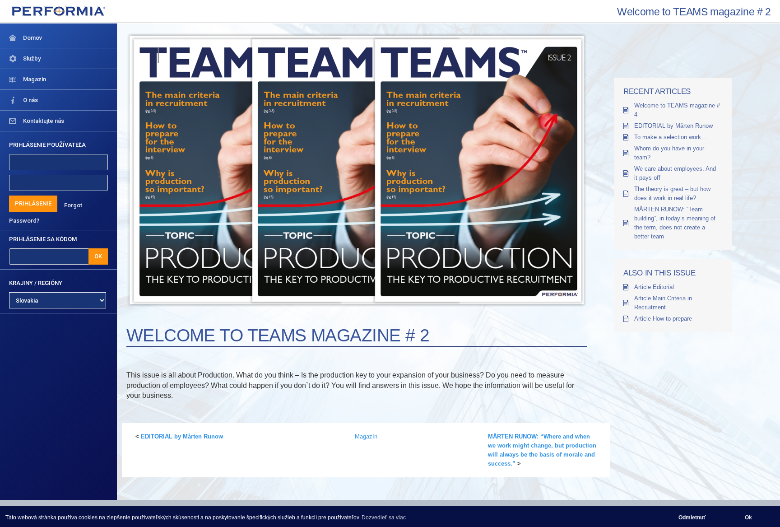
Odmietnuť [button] (692, 517)
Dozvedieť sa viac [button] (384, 517)
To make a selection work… (670, 137)
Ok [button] (748, 517)
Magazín (366, 436)
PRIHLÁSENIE (33, 203)
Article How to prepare (663, 318)
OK (98, 256)
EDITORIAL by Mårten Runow (182, 436)
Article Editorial (654, 287)
